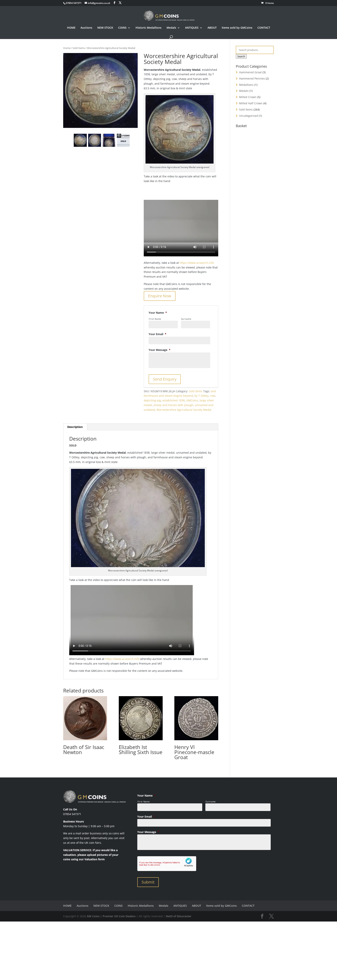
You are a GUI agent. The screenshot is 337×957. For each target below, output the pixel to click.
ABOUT (212, 27)
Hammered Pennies (252, 78)
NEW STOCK (105, 27)
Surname (186, 318)
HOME (71, 27)
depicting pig (152, 400)
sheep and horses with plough (173, 405)
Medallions (246, 85)
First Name (155, 318)
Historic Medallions (148, 27)
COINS (122, 27)
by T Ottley (201, 395)
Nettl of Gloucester (178, 916)
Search (241, 56)
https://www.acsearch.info (197, 263)
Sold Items (79, 48)
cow (212, 395)
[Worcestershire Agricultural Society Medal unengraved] (100, 90)
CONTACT (263, 27)
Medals (171, 27)
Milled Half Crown (251, 103)
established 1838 (173, 400)
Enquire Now (159, 295)
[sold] (123, 140)
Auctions (86, 27)
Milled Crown (247, 97)
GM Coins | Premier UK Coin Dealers (111, 916)
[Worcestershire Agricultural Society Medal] (94, 140)
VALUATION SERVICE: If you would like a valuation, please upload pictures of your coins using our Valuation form (90, 854)
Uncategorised (248, 116)
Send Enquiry (164, 379)
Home (66, 48)
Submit (148, 882)
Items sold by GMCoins (237, 27)
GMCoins (192, 400)
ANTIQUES (192, 27)
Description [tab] (75, 427)
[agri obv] (109, 140)
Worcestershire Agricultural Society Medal (183, 410)
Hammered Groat (250, 72)
